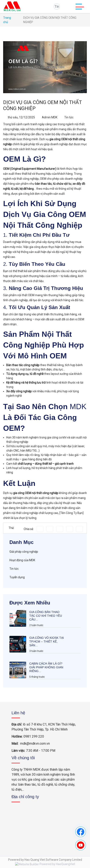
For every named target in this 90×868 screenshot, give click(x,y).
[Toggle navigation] (80, 6)
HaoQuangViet (65, 864)
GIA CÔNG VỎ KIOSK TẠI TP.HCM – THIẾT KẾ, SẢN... (46, 641)
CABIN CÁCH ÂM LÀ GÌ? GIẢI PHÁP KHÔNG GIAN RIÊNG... (46, 667)
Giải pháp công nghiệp (23, 551)
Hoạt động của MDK (22, 560)
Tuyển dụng (17, 577)
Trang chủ (7, 20)
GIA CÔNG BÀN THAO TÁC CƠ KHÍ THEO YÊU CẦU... (45, 615)
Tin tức (68, 117)
